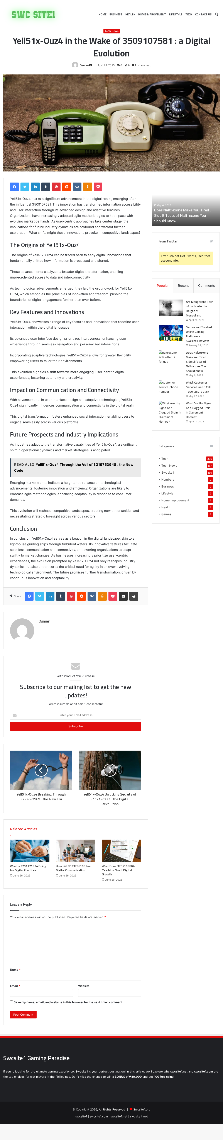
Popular (163, 285)
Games (166, 514)
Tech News (111, 31)
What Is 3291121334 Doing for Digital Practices (28, 868)
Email (15, 986)
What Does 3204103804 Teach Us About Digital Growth (118, 870)
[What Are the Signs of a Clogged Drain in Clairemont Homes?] (171, 412)
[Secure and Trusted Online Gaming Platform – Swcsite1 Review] (171, 333)
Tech (188, 14)
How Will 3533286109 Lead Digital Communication (74, 868)
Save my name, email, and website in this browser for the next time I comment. (68, 1002)
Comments (206, 285)
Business (116, 14)
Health (130, 14)
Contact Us (203, 14)
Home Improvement (152, 14)
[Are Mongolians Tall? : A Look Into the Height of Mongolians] (171, 308)
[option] (186, 202)
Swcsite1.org (141, 1109)
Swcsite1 (167, 472)
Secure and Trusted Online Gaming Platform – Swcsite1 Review (199, 334)
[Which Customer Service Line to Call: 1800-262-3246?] (171, 388)
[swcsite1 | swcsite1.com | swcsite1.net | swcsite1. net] (33, 14)
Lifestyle (175, 14)
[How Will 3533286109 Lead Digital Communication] (75, 851)
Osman (84, 65)
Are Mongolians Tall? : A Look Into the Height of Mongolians (199, 308)
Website (84, 986)
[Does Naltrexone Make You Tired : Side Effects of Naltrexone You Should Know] (171, 358)
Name (15, 969)
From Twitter (168, 241)
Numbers (167, 479)
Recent (183, 285)
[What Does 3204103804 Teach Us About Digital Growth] (121, 851)
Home (102, 14)
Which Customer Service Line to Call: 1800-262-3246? (198, 387)
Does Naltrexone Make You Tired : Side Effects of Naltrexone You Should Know (182, 215)
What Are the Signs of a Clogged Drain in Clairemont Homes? (198, 410)
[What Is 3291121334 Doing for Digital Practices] (29, 851)
